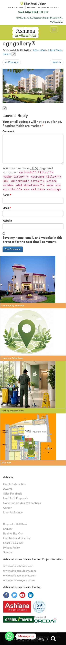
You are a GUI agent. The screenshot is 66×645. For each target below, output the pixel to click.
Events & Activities (14, 484)
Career (7, 507)
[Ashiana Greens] (25, 32)
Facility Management (13, 411)
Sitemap (8, 552)
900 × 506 (39, 50)
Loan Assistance (13, 512)
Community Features (13, 305)
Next (56, 62)
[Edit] (14, 54)
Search (53, 638)
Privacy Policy (11, 547)
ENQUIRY (31, 8)
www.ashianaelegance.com (19, 575)
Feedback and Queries (16, 538)
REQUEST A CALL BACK (48, 8)
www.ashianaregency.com (19, 580)
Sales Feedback (12, 493)
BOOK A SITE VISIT (16, 8)
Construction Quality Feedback (22, 503)
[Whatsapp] (9, 636)
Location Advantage (12, 358)
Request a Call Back (15, 524)
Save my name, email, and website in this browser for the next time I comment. (32, 239)
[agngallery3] (33, 86)
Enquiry (7, 529)
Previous (11, 62)
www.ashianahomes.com (18, 566)
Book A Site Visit (13, 533)
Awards (7, 489)
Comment (8, 131)
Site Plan (6, 463)
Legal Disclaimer (13, 543)
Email (7, 208)
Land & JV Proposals (15, 498)
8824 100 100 (33, 12)
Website (7, 220)
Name (7, 195)
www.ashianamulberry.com (19, 571)
